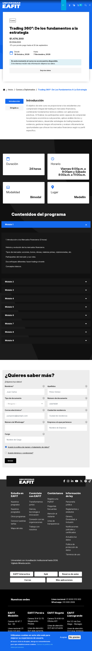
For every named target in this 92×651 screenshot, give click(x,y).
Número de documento (57, 398)
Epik (46, 574)
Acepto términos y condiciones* (20, 453)
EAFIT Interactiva (21, 574)
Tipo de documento (13, 398)
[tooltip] (44, 386)
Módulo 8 (9, 332)
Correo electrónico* (13, 410)
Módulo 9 (9, 340)
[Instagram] (68, 481)
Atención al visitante (52, 515)
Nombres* (9, 386)
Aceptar (63, 637)
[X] (81, 481)
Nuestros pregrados (15, 503)
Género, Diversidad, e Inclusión (71, 519)
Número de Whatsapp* (14, 422)
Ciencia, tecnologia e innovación (34, 512)
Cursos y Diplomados (25, 89)
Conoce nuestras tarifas (18, 522)
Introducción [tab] (14, 101)
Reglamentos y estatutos (72, 510)
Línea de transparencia (53, 522)
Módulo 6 (9, 315)
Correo (27, 580)
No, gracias (74, 637)
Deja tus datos (45, 70)
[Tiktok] (90, 481)
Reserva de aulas (70, 574)
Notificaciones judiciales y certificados (72, 529)
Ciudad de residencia (56, 410)
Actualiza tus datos (71, 538)
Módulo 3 (9, 290)
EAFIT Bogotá (55, 612)
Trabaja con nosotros (34, 528)
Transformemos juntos (36, 503)
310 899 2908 (63, 602)
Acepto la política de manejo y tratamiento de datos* (28, 447)
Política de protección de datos (72, 547)
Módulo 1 (9, 224)
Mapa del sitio (17, 528)
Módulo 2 (9, 281)
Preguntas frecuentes (52, 507)
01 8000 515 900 (66, 599)
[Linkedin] (72, 481)
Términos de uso (73, 554)
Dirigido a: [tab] (14, 108)
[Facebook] (64, 481)
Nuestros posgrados (15, 510)
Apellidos (51, 386)
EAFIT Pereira (36, 612)
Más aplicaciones (64, 580)
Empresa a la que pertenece (59, 422)
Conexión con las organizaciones (36, 520)
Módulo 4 (9, 298)
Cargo (7, 434)
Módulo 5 (9, 307)
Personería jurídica (70, 503)
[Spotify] (85, 481)
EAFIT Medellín (13, 614)
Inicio (10, 89)
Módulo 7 (9, 323)
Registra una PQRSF (52, 500)
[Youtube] (76, 481)
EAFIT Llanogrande (74, 614)
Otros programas (18, 516)
